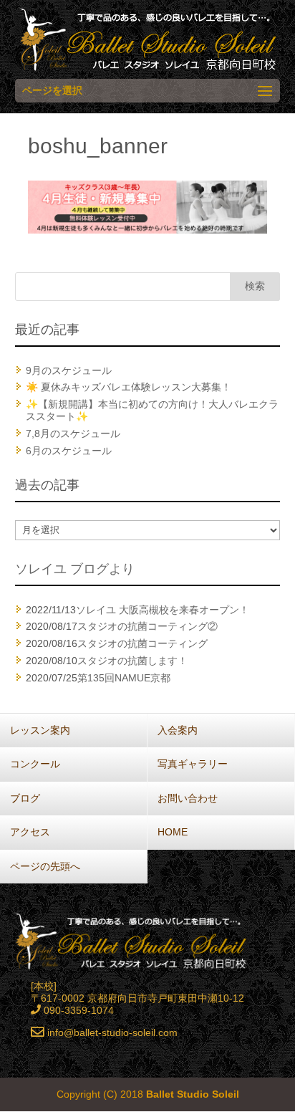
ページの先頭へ (45, 866)
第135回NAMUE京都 (123, 678)
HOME (173, 832)
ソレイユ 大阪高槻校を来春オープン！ (162, 609)
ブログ (25, 798)
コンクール (35, 764)
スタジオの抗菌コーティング (142, 643)
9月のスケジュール (69, 370)
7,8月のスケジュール (73, 433)
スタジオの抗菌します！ (132, 660)
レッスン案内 (40, 730)
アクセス (30, 832)
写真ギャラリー (193, 764)
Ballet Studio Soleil (192, 1094)
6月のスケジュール (69, 450)
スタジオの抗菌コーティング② (147, 626)
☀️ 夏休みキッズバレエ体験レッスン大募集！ (128, 387)
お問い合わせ (188, 798)
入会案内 (178, 730)
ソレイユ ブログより (75, 569)
